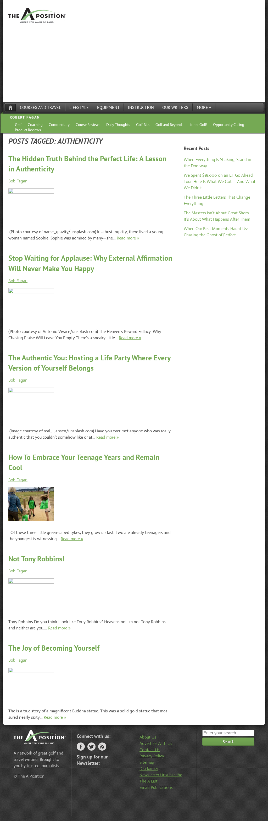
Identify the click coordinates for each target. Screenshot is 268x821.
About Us (147, 737)
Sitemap (146, 762)
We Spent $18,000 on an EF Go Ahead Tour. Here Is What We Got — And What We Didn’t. (219, 181)
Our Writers (175, 107)
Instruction (141, 107)
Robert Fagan (25, 117)
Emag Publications (156, 787)
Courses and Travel (40, 107)
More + (204, 107)
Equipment (108, 107)
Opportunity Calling (228, 124)
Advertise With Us (155, 743)
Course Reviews (88, 124)
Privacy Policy (151, 756)
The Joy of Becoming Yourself (53, 648)
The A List (148, 781)
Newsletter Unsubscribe (160, 775)
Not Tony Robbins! (36, 558)
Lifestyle (79, 107)
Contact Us (149, 749)
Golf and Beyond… (169, 124)
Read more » (128, 238)
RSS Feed (102, 746)
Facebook (81, 746)
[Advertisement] (134, 62)
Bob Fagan (17, 181)
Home (10, 107)
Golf (18, 124)
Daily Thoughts (118, 124)
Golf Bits (142, 124)
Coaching (35, 124)
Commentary (59, 124)
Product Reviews (28, 129)
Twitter (91, 746)
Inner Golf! (198, 124)
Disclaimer (148, 768)
